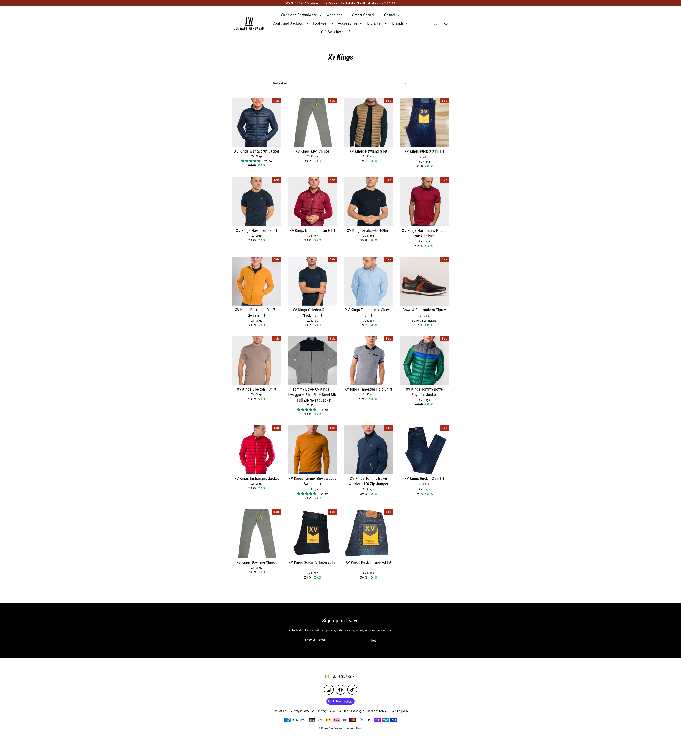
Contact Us (279, 711)
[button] (251, 161)
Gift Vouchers (332, 32)
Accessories (348, 23)
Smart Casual (363, 15)
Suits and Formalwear (299, 15)
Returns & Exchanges (351, 711)
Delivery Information (302, 711)
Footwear (321, 23)
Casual (390, 15)
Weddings (334, 15)
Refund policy (400, 711)
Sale (352, 32)
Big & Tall (375, 23)
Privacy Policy (326, 711)
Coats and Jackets (288, 23)
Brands (398, 23)
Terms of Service (378, 711)
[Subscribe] (373, 640)
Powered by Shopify (354, 728)
